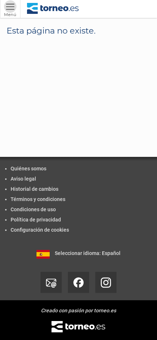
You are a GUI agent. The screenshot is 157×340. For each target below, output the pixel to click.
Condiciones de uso (33, 209)
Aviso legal (23, 179)
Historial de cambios (34, 189)
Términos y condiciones (38, 199)
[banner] (53, 9)
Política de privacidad (36, 220)
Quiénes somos (28, 168)
